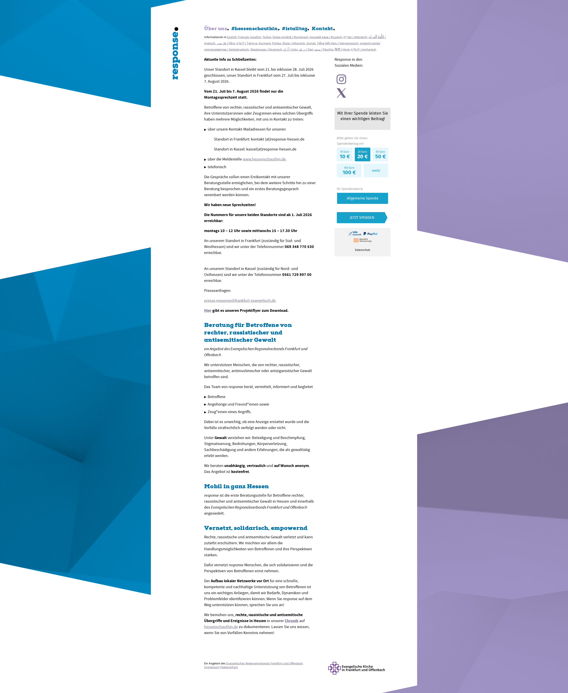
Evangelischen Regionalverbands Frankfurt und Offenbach (264, 663)
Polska (276, 43)
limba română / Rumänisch (290, 37)
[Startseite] (176, 54)
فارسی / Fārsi (226, 43)
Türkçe (266, 37)
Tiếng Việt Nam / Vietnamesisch (337, 43)
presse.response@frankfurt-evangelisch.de (240, 300)
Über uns (215, 29)
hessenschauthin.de (221, 626)
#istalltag (294, 29)
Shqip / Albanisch (293, 43)
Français (243, 37)
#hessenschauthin (254, 29)
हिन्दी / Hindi (342, 49)
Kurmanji (265, 43)
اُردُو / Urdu (290, 49)
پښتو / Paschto (324, 49)
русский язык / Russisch (326, 37)
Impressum (211, 667)
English (232, 37)
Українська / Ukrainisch (266, 49)
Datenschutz (229, 667)
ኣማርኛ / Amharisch (363, 49)
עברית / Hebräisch (355, 37)
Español (255, 37)
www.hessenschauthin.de (265, 159)
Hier (207, 310)
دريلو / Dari (306, 49)
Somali (311, 43)
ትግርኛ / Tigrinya (246, 43)
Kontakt (322, 29)
